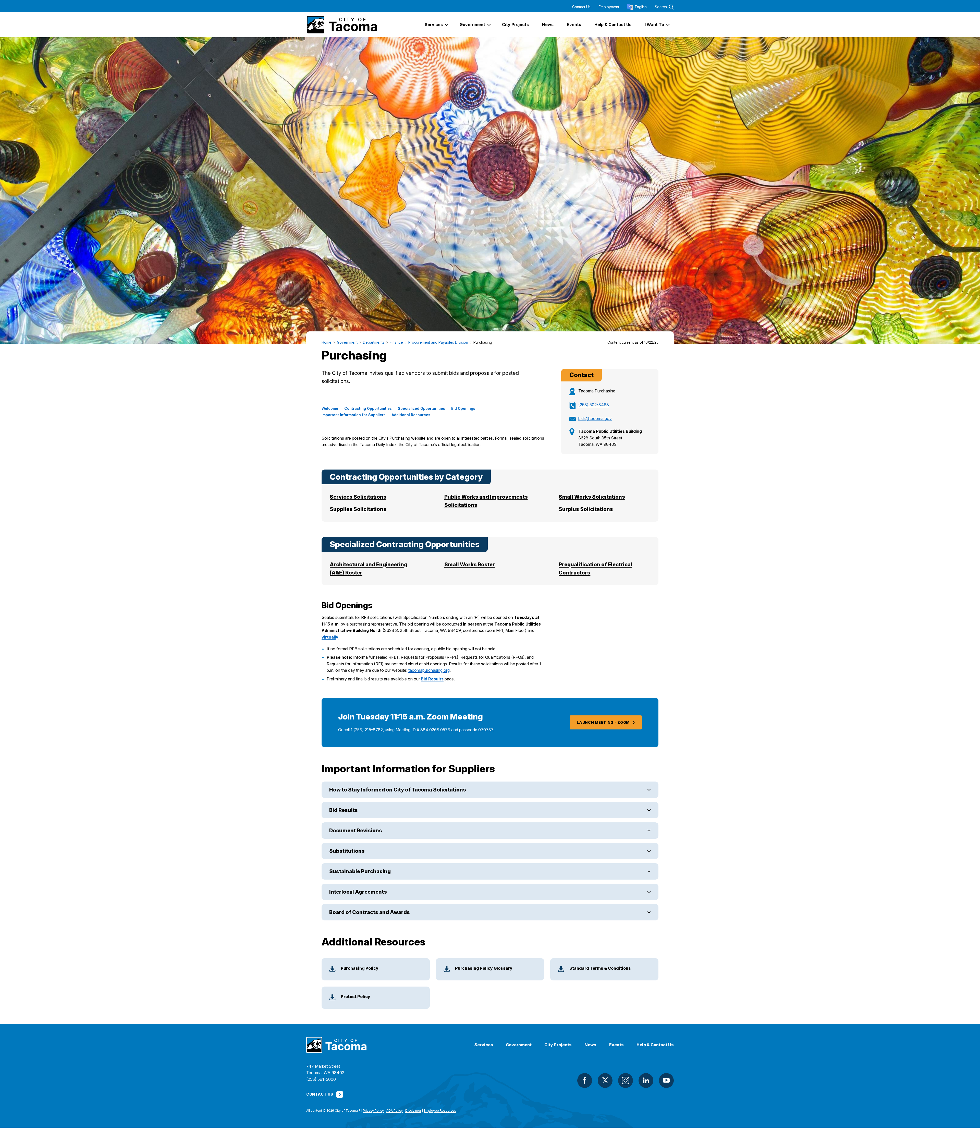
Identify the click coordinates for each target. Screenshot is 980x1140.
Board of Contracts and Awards (369, 912)
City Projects (558, 1044)
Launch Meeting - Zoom (603, 722)
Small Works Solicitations (592, 497)
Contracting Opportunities (368, 408)
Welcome (330, 408)
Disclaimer (413, 1110)
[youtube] (666, 1080)
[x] (605, 1080)
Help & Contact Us (655, 1044)
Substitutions (347, 851)
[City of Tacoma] (341, 24)
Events (616, 1044)
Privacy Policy (373, 1110)
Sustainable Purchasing (360, 871)
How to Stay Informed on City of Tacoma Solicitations (397, 790)
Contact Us (581, 7)
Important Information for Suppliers (354, 415)
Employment (609, 7)
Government (519, 1044)
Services (483, 1044)
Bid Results (432, 678)
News (590, 1044)
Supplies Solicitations (358, 509)
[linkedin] (646, 1080)
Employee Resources (440, 1110)
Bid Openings (463, 408)
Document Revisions (355, 830)
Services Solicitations (358, 497)
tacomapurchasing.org (429, 670)
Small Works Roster (469, 564)
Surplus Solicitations (586, 509)
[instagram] (625, 1080)
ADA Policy (394, 1110)
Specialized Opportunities (421, 408)
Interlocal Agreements (358, 892)
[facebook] (584, 1080)
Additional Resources (411, 415)
